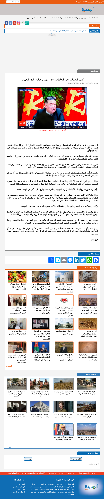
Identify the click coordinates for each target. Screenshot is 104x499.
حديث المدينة (93, 18)
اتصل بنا (43, 18)
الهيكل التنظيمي (19, 487)
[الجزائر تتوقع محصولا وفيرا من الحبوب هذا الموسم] (63, 384)
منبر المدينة (60, 18)
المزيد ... (9, 366)
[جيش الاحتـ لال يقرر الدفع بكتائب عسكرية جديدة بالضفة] (16, 407)
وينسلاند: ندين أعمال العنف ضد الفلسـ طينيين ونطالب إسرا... (63, 438)
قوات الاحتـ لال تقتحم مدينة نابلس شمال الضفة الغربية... (86, 393)
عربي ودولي (83, 18)
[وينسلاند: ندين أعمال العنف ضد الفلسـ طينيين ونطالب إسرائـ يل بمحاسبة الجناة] (63, 429)
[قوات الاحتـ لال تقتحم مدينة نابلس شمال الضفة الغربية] (86, 384)
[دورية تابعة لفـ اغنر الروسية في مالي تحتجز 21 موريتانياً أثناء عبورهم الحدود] (86, 429)
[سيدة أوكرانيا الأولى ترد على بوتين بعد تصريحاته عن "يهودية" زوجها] (63, 407)
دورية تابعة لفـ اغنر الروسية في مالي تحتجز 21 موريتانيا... (86, 438)
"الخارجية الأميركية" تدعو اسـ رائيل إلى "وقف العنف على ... (39, 415)
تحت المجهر (51, 18)
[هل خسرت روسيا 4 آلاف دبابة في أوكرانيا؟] (86, 407)
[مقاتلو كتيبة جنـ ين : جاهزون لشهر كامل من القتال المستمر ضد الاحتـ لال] (16, 384)
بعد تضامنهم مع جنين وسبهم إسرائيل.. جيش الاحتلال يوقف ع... (40, 394)
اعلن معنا (21, 489)
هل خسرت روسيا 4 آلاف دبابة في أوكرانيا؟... (86, 415)
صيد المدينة (69, 18)
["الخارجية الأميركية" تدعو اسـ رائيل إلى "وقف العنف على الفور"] (40, 407)
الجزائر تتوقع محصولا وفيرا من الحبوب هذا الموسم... (63, 393)
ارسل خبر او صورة (33, 18)
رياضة (76, 18)
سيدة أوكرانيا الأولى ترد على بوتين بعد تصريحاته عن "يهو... (63, 415)
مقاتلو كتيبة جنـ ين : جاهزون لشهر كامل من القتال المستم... (16, 394)
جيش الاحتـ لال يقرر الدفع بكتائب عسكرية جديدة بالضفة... (16, 415)
